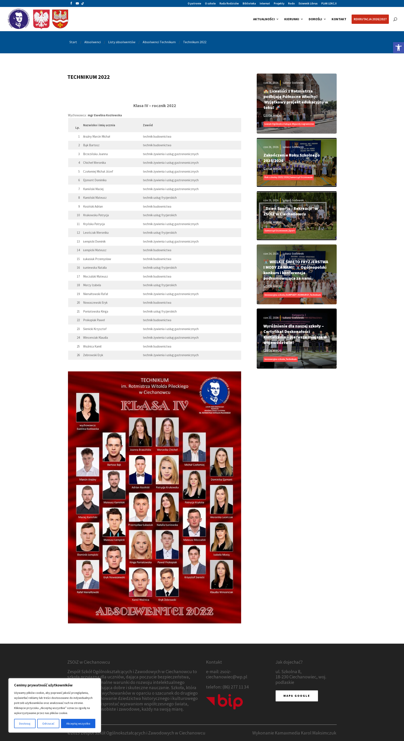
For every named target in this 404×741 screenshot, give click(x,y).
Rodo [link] (291, 3)
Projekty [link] (279, 3)
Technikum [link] (315, 294)
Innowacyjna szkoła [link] (274, 294)
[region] (54, 705)
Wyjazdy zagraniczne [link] (303, 123)
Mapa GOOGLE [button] (296, 696)
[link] (398, 47)
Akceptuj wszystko (78, 723)
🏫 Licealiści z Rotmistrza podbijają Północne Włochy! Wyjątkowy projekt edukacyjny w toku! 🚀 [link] (295, 99)
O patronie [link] (194, 3)
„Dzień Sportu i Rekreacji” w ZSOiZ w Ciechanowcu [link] (290, 211)
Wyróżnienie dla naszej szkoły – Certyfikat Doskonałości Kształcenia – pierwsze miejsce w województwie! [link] (295, 334)
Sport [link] (291, 230)
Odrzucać (48, 723)
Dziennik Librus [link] (308, 3)
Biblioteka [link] (249, 3)
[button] (71, 4)
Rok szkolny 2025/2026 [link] (276, 177)
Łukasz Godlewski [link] (293, 82)
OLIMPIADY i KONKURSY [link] (297, 294)
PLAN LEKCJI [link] (329, 3)
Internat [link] (265, 3)
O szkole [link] (210, 3)
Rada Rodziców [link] (229, 3)
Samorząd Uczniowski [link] (301, 177)
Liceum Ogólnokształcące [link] (277, 123)
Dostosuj (24, 723)
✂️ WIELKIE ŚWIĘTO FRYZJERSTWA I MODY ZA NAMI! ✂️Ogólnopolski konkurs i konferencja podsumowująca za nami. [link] (295, 270)
